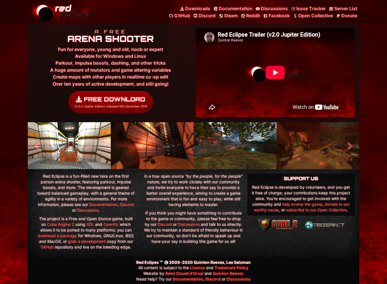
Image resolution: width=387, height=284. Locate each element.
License (197, 267)
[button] (38, 145)
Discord (127, 204)
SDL (90, 224)
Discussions (88, 210)
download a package (57, 235)
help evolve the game (302, 204)
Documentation (103, 204)
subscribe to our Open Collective (316, 209)
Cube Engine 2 (60, 224)
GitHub (47, 247)
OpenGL (111, 224)
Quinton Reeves (228, 273)
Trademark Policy (231, 267)
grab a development (87, 241)
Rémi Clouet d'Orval (184, 273)
